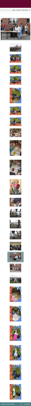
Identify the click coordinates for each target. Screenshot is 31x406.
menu (1, 1)
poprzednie (3, 29)
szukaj (29, 1)
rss (21, 404)
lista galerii (15, 15)
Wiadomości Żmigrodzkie (7, 404)
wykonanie (27, 404)
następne (28, 29)
